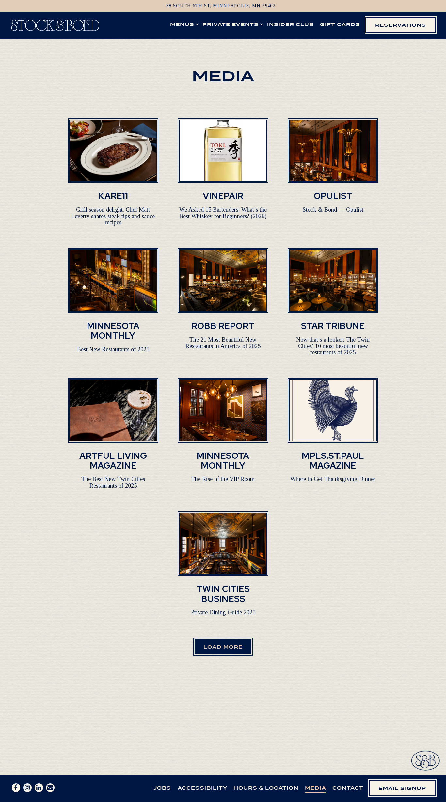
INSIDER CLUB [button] (290, 24)
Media (315, 788)
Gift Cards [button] (340, 24)
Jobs (162, 788)
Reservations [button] (400, 25)
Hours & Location (265, 788)
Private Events (231, 24)
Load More (227, 647)
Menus (183, 24)
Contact (347, 788)
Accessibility (202, 788)
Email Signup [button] (402, 788)
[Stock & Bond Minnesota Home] (55, 24)
